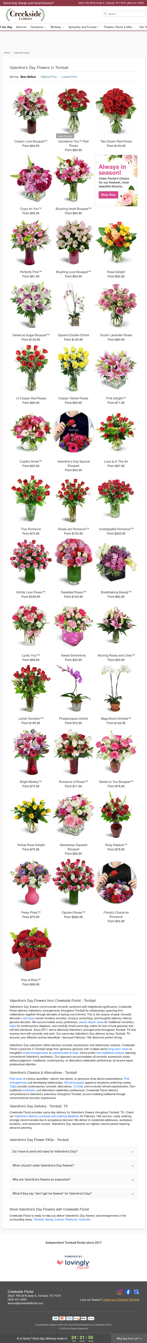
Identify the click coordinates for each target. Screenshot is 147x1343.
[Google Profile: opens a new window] (136, 1291)
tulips (13, 1026)
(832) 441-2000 (17, 1299)
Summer (21, 27)
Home (7, 52)
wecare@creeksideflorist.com (25, 1303)
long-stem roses (119, 1049)
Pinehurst (71, 1219)
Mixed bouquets (74, 1082)
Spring (49, 1219)
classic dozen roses (91, 1022)
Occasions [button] (37, 27)
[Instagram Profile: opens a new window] (119, 1291)
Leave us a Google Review (121, 1299)
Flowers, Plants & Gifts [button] (118, 27)
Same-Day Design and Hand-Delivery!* (29, 3)
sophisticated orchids (65, 1053)
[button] (137, 1326)
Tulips (13, 1086)
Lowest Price (69, 77)
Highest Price (49, 77)
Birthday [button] (56, 27)
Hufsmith (84, 1219)
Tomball (38, 1219)
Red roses (16, 1078)
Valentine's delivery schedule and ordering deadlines (46, 1116)
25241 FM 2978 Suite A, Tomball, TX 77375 (34, 1295)
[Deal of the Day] (116, 181)
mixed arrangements (35, 1053)
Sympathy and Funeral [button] (83, 27)
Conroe (59, 1219)
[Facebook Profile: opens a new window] (128, 1291)
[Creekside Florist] (25, 14)
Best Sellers (28, 77)
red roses (28, 1018)
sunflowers (29, 1090)
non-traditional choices (110, 1053)
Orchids (78, 1086)
